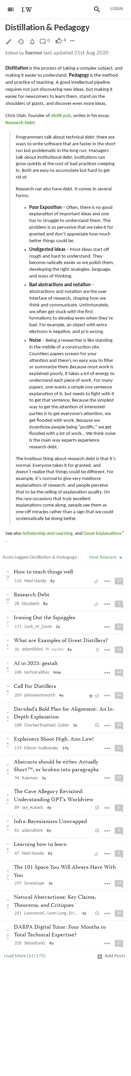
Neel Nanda (35, 581)
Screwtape (34, 883)
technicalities (36, 672)
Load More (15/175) (25, 956)
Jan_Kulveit (32, 807)
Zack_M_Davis (38, 626)
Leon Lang (57, 913)
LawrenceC (34, 913)
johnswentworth (39, 695)
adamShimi (32, 649)
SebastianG (34, 943)
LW (26, 10)
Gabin (63, 725)
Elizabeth (30, 603)
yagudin (57, 649)
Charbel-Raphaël (39, 725)
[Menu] (11, 9)
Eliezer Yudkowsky (41, 748)
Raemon (33, 53)
